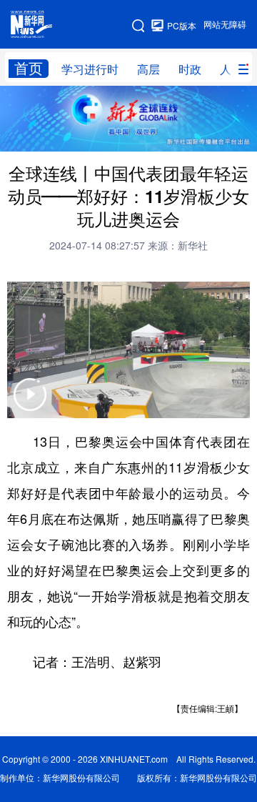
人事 (231, 69)
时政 (189, 69)
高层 (148, 69)
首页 (28, 68)
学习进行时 (90, 69)
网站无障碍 (224, 24)
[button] (30, 403)
